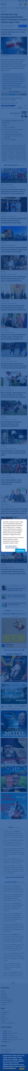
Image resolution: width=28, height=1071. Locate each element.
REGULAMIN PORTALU (11, 546)
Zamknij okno (20, 550)
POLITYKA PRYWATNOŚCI (11, 548)
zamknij (22, 1068)
